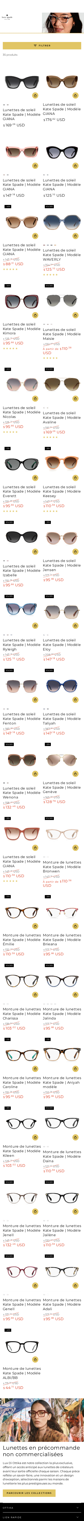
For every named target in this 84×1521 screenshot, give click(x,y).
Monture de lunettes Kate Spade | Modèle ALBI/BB (22, 1373)
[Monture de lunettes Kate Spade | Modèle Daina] (62, 1124)
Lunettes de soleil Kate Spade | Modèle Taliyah (62, 718)
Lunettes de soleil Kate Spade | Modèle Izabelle (22, 570)
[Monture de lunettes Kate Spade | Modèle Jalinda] (62, 981)
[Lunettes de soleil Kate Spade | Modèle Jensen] (62, 538)
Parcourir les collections (29, 1493)
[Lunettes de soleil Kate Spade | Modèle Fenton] (22, 686)
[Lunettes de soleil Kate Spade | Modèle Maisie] (62, 301)
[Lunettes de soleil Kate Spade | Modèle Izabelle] (22, 538)
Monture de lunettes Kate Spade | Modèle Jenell (22, 1230)
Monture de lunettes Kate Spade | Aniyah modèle (62, 1082)
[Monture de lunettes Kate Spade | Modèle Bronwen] (62, 834)
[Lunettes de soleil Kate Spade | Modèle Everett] (22, 464)
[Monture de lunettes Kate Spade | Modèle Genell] (22, 1272)
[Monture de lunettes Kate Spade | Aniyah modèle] (62, 1055)
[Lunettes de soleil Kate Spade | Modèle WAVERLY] (62, 222)
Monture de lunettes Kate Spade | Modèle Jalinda (62, 1013)
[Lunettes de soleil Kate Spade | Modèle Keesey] (62, 464)
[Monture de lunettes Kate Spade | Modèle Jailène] (62, 1198)
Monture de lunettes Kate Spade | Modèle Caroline (22, 1082)
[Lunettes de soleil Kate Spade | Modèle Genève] (62, 760)
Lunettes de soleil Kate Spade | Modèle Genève (62, 787)
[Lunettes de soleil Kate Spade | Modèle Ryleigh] (22, 612)
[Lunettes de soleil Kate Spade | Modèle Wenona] (22, 760)
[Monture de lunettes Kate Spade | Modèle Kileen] (22, 1124)
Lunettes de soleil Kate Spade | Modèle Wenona (22, 793)
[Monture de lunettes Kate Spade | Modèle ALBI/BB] (22, 1346)
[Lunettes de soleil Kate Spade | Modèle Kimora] (22, 301)
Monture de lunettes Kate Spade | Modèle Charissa (22, 1013)
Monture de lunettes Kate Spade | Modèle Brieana (62, 939)
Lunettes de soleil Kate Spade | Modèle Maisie (62, 334)
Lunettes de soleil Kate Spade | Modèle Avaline (62, 417)
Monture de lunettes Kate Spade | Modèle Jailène (62, 1230)
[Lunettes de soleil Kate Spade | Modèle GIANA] (22, 82)
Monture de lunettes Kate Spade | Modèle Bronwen (62, 867)
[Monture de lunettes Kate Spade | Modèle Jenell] (22, 1198)
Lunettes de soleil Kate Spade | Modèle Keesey (62, 491)
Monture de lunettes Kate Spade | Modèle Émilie (22, 939)
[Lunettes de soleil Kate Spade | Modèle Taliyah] (62, 686)
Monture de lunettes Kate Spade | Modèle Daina (62, 1156)
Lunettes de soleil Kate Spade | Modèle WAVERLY (62, 255)
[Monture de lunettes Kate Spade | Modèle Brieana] (62, 912)
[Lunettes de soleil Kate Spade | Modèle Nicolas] (22, 385)
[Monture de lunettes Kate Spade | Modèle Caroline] (22, 1055)
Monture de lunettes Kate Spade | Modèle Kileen (22, 1151)
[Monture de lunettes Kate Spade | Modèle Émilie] (22, 912)
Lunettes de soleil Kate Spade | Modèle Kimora (22, 328)
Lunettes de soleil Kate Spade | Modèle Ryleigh (22, 644)
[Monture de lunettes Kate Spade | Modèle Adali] (62, 1272)
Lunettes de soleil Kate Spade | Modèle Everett (22, 491)
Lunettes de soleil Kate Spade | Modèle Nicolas (22, 412)
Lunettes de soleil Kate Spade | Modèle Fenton (22, 718)
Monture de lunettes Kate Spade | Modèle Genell (22, 1304)
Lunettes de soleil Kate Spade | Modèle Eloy (62, 644)
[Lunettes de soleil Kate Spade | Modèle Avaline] (62, 385)
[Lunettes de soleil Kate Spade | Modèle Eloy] (62, 612)
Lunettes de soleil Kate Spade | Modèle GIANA (22, 114)
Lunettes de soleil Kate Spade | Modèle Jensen (62, 565)
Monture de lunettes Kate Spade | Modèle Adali (62, 1304)
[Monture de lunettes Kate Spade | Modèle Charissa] (22, 981)
